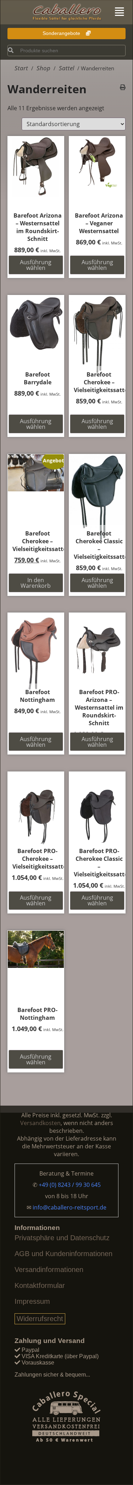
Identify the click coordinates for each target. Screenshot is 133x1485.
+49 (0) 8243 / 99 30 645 (70, 1185)
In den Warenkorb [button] (36, 583)
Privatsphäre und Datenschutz (62, 1238)
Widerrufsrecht (40, 1319)
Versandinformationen (49, 1269)
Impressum (32, 1301)
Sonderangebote (62, 33)
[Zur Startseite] (66, 13)
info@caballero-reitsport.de (69, 1207)
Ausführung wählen (35, 265)
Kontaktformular (40, 1285)
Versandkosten (40, 1123)
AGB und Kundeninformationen (63, 1254)
